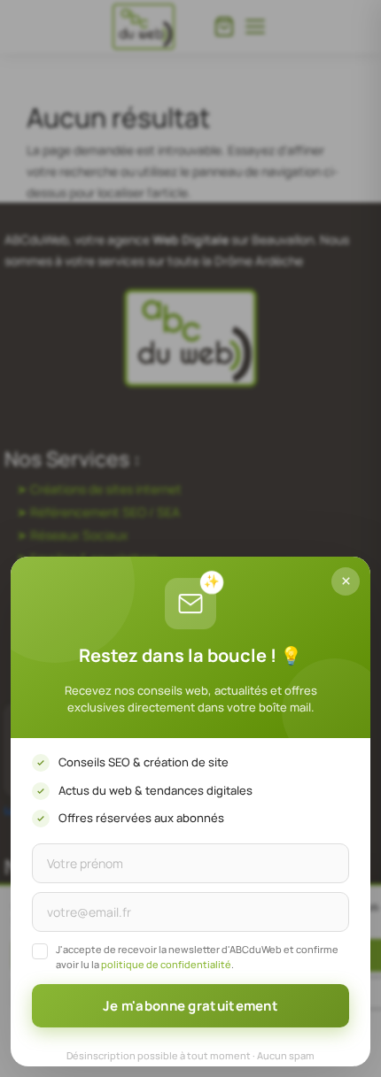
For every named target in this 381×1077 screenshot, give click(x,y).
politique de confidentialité (166, 964)
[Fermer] (345, 581)
